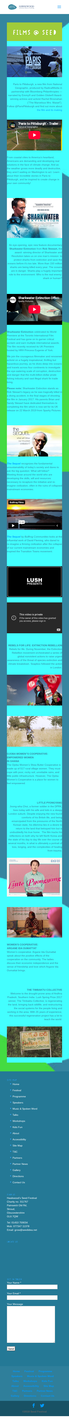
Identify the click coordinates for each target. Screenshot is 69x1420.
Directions (18, 1176)
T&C (15, 1151)
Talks (15, 1114)
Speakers (18, 1102)
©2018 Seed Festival (34, 1411)
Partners (17, 1157)
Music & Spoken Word (25, 1108)
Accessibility (19, 1139)
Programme (19, 1096)
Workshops (19, 1121)
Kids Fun (17, 1127)
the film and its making (49, 110)
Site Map (17, 1145)
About (16, 1133)
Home (16, 1084)
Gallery (17, 1170)
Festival (17, 1090)
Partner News (20, 1164)
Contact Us (19, 1182)
